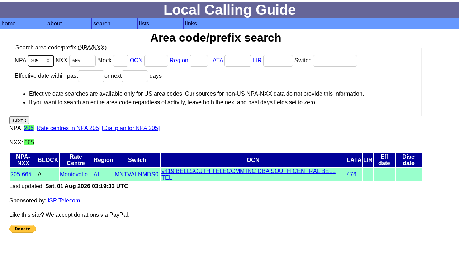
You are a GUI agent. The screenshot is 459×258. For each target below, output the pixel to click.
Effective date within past (46, 76)
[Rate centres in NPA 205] (67, 128)
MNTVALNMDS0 (136, 174)
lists (144, 23)
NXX (62, 60)
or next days (133, 76)
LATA (216, 60)
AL (97, 174)
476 (351, 174)
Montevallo (74, 174)
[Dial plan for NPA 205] (131, 128)
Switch (303, 60)
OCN (136, 60)
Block (105, 60)
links (191, 23)
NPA (21, 60)
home (8, 23)
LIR (257, 60)
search (101, 23)
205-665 (21, 174)
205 (29, 128)
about (54, 23)
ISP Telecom (64, 200)
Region (179, 60)
